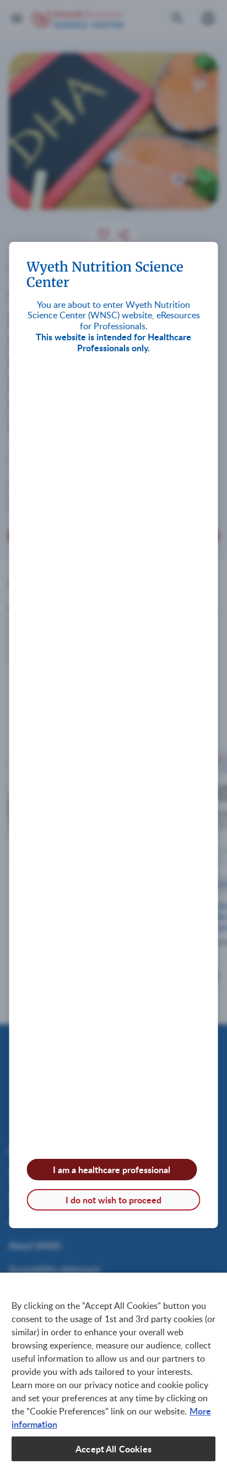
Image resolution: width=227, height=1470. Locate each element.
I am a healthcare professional (111, 1169)
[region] (113, 1371)
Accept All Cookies (113, 1449)
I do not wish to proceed (113, 1199)
